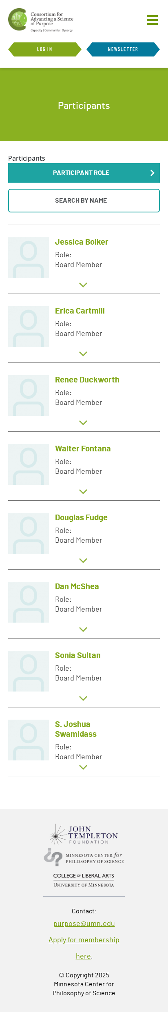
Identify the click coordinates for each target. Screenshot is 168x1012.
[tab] (84, 259)
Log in (45, 49)
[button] (84, 173)
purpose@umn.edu (84, 924)
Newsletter (123, 49)
